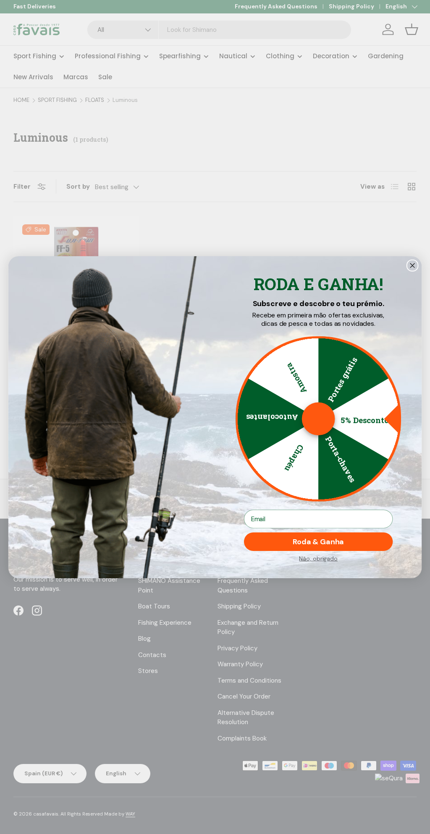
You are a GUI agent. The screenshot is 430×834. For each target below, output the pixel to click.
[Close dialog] (412, 265)
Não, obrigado (318, 558)
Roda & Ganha (318, 542)
